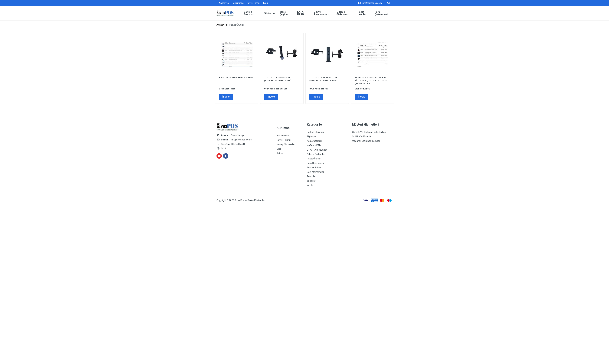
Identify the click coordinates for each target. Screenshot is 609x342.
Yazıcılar (311, 180)
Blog (265, 3)
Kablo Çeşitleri (314, 140)
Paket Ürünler (314, 158)
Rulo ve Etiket (314, 167)
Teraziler (311, 176)
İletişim (280, 153)
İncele (225, 96)
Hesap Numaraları (286, 144)
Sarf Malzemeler (315, 172)
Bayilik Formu (253, 3)
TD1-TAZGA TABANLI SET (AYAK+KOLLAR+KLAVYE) (278, 79)
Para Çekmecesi (315, 163)
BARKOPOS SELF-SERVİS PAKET (236, 77)
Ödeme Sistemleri (316, 154)
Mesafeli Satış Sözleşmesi (366, 140)
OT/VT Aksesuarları (317, 149)
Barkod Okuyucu (315, 132)
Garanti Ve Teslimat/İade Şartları (369, 132)
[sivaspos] (227, 12)
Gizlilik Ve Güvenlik (361, 136)
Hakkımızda (238, 3)
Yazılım (310, 185)
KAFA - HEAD (314, 145)
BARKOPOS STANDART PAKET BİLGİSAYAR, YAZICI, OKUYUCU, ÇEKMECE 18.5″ (371, 80)
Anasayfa (224, 3)
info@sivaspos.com (372, 3)
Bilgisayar (312, 136)
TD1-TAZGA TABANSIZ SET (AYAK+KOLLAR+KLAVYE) (324, 79)
